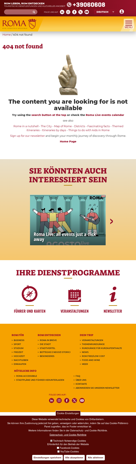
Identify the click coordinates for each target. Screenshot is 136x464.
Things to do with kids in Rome (89, 130)
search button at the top (49, 115)
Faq (78, 376)
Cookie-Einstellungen (68, 413)
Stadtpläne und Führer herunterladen (40, 380)
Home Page (68, 141)
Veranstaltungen (92, 340)
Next (111, 233)
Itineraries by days (54, 130)
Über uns (81, 380)
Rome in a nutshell (25, 126)
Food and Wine (91, 360)
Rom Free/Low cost (93, 356)
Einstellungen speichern (47, 457)
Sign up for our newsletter (27, 135)
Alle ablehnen (95, 457)
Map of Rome (63, 126)
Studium (18, 348)
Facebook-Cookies (69, 447)
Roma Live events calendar (105, 115)
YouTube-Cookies (69, 451)
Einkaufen (20, 364)
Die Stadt (45, 344)
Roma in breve (48, 340)
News (85, 352)
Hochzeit (19, 356)
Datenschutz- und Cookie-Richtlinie (68, 434)
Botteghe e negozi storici (55, 352)
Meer (85, 364)
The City (46, 126)
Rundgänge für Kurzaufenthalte (102, 348)
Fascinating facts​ (98, 126)
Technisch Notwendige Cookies (69, 440)
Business (19, 340)
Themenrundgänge (93, 344)
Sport (17, 344)
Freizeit (18, 352)
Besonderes (47, 356)
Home (6, 34)
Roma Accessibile (26, 376)
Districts (79, 126)
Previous (25, 233)
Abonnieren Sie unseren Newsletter (97, 388)
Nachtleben (21, 360)
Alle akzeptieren (74, 457)
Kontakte (81, 384)
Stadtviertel (47, 348)
